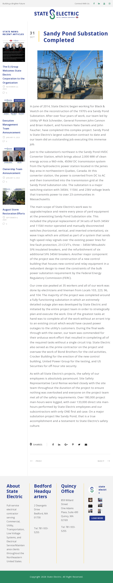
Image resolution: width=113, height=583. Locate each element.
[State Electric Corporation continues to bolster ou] (100, 505)
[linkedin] (99, 3)
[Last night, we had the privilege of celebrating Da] (90, 500)
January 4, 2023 (13, 178)
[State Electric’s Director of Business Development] (100, 511)
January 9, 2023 (13, 137)
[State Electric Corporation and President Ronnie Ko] (90, 511)
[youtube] (104, 3)
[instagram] (109, 3)
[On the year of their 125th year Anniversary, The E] (90, 505)
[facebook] (93, 3)
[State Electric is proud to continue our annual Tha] (100, 500)
